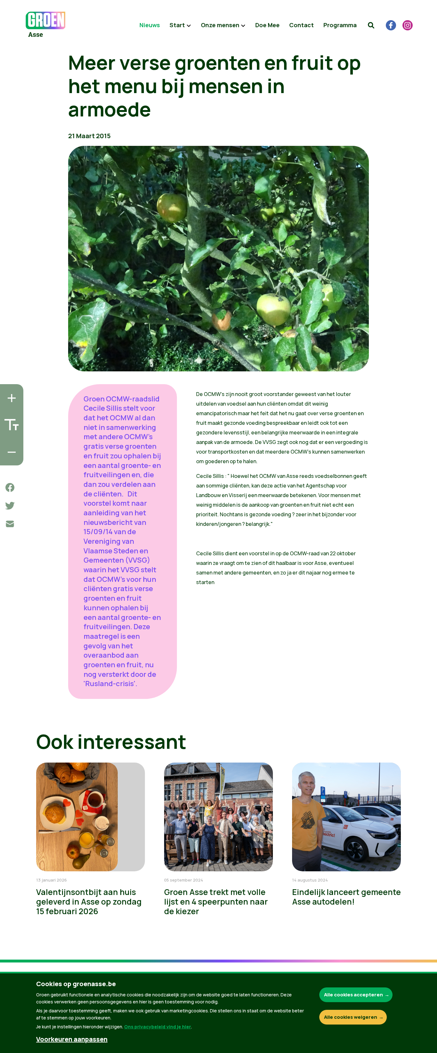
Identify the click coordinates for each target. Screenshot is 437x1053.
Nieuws (149, 25)
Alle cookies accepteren (353, 994)
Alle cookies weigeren (350, 1017)
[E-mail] (10, 524)
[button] (371, 25)
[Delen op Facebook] (10, 487)
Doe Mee (267, 25)
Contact (301, 25)
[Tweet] (10, 505)
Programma (340, 25)
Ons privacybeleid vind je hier (157, 1027)
